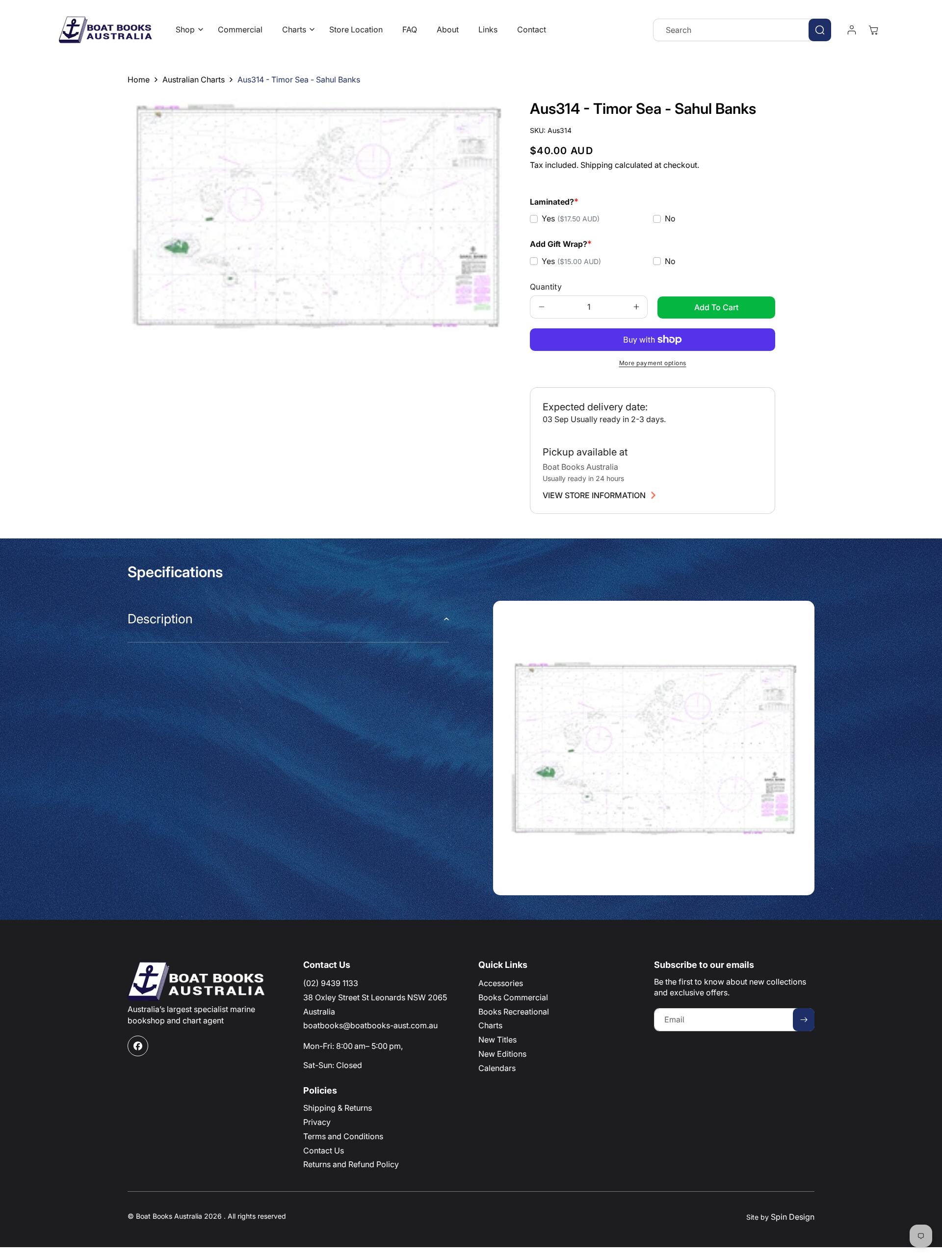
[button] (187, 30)
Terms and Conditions (343, 1136)
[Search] (820, 30)
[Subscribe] (803, 1019)
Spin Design (792, 1217)
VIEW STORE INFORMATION (594, 495)
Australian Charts (193, 79)
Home (139, 79)
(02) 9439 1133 (330, 983)
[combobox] (742, 30)
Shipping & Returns (337, 1108)
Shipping (596, 165)
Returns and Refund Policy (351, 1164)
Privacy (317, 1122)
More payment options (652, 363)
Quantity (546, 287)
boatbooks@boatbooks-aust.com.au (370, 1025)
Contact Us (323, 1150)
